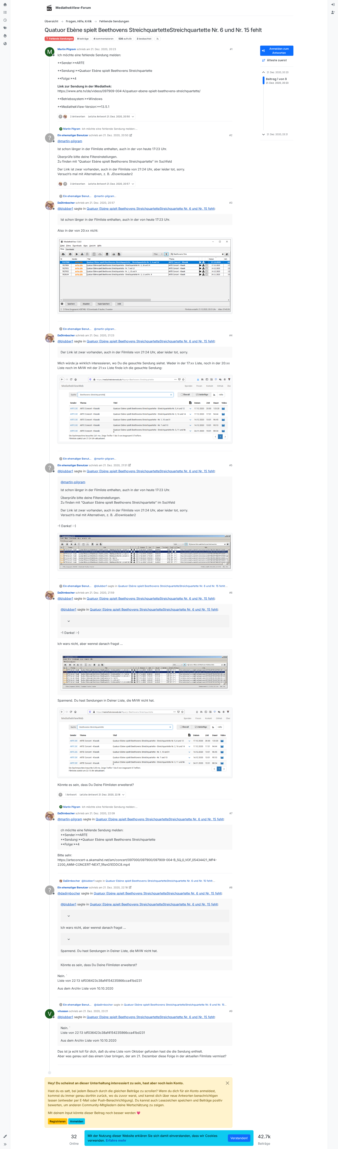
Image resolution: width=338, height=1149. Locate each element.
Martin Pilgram (67, 49)
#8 (230, 887)
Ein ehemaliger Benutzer (73, 135)
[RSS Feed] (158, 39)
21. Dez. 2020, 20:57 (102, 202)
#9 (230, 1011)
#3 (230, 202)
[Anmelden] (332, 5)
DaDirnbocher (66, 202)
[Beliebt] (5, 36)
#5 (230, 465)
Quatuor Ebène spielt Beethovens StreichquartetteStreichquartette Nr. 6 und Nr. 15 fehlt (151, 209)
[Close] (227, 1083)
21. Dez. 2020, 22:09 (102, 813)
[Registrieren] (332, 12)
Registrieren (58, 1121)
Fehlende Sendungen (61, 38)
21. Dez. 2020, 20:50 (115, 135)
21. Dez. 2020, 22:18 (115, 887)
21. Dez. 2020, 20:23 (103, 49)
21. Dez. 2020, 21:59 (102, 592)
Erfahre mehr (116, 1140)
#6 (230, 592)
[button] (5, 1136)
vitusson (63, 1011)
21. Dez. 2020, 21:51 (115, 465)
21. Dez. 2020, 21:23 (102, 335)
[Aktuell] (5, 20)
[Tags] (5, 28)
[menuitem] (332, 5)
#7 (230, 813)
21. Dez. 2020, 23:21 (95, 1011)
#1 (231, 49)
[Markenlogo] (49, 8)
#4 (230, 335)
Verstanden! (239, 1138)
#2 (230, 135)
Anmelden (76, 1121)
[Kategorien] (5, 12)
